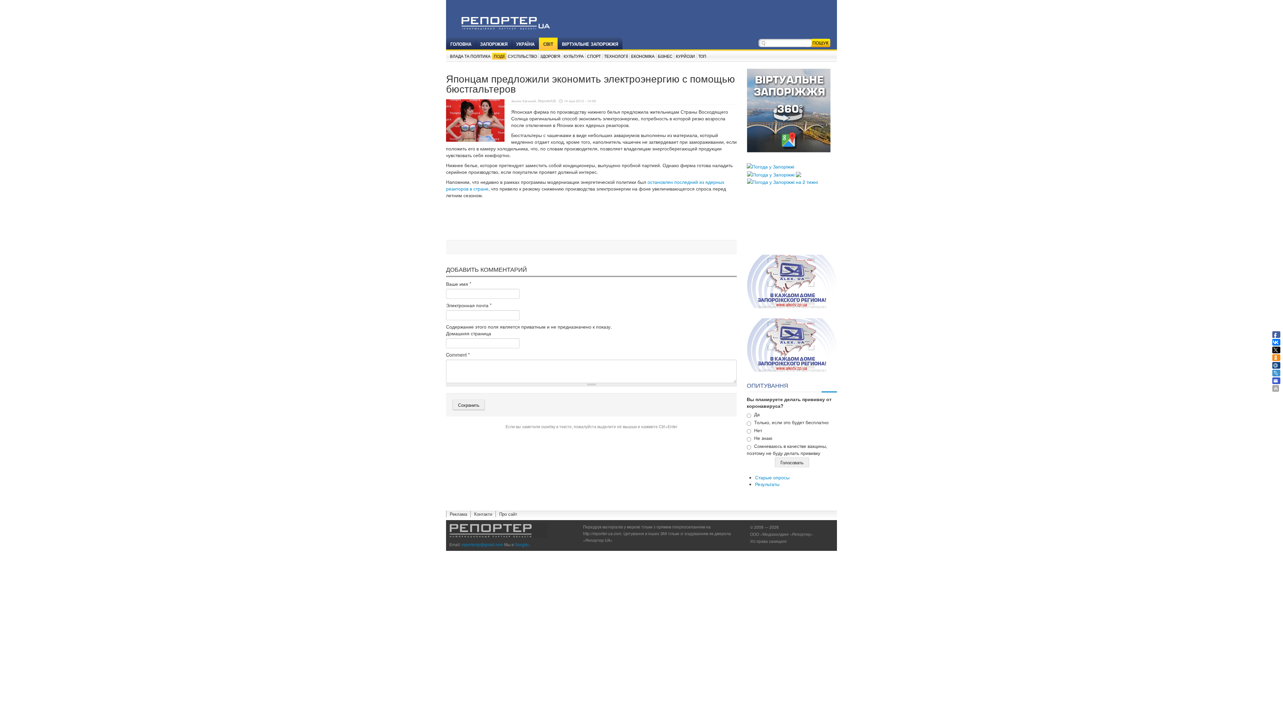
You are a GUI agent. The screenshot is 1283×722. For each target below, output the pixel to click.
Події (499, 56)
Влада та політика (470, 56)
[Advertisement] (591, 220)
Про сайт (508, 514)
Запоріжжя (494, 44)
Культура (574, 56)
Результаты (767, 484)
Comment (458, 354)
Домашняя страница (468, 333)
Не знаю (763, 438)
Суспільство (522, 56)
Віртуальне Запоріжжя (590, 44)
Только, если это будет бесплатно (791, 422)
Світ (548, 44)
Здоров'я (550, 56)
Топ (702, 56)
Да (757, 414)
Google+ (522, 544)
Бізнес (665, 56)
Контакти (483, 514)
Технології (616, 56)
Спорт (594, 56)
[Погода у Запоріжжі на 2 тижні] (782, 181)
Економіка (643, 56)
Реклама (458, 514)
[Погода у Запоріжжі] (770, 165)
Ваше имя (458, 283)
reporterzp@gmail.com (482, 544)
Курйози (685, 56)
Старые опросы (772, 477)
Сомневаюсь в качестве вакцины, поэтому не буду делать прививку (787, 449)
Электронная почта (468, 305)
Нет (758, 430)
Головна (460, 44)
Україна (525, 44)
